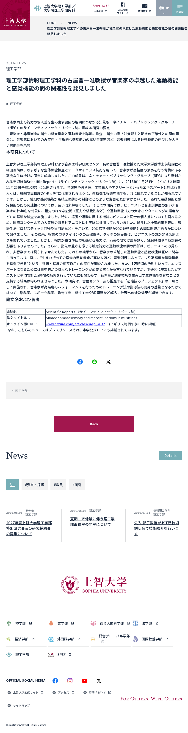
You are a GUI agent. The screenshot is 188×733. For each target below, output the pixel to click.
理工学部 (13, 69)
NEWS (72, 22)
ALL (12, 484)
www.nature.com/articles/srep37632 (75, 323)
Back (94, 424)
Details (170, 455)
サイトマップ (21, 705)
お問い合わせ (97, 692)
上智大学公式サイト (25, 692)
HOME (51, 22)
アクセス (63, 692)
